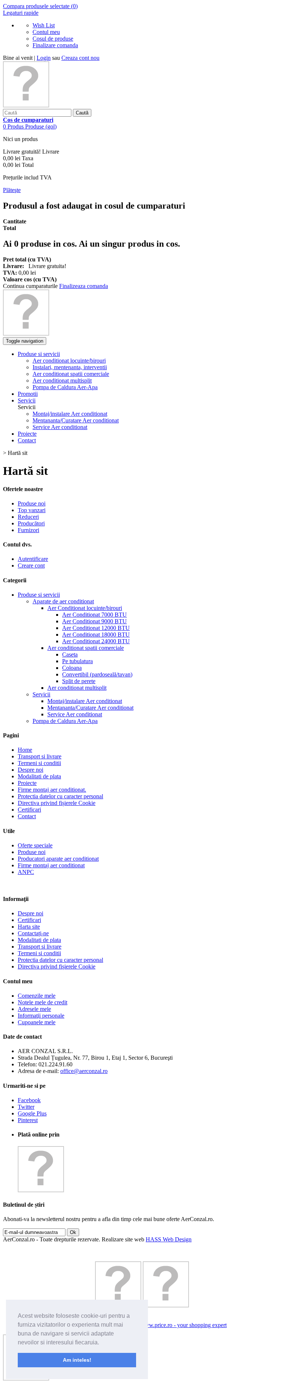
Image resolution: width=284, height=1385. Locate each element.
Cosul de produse (53, 38)
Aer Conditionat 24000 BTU (96, 641)
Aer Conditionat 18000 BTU (96, 634)
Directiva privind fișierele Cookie (56, 803)
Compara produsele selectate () (40, 6)
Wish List (44, 25)
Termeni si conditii (39, 763)
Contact (27, 816)
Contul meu (46, 32)
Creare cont (31, 565)
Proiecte (27, 783)
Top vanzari (31, 510)
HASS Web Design (169, 1239)
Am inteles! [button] (77, 1360)
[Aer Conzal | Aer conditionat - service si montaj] (26, 105)
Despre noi (30, 770)
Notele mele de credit (42, 1002)
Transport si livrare (39, 756)
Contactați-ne (33, 933)
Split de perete (78, 681)
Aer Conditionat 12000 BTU (96, 628)
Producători (31, 523)
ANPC (26, 872)
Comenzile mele (36, 996)
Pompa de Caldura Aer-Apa (65, 721)
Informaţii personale (41, 1015)
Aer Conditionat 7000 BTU (94, 614)
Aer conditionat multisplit (76, 688)
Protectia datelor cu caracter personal (60, 796)
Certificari (29, 809)
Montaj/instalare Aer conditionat (70, 414)
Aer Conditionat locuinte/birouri (84, 608)
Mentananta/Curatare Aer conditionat (76, 420)
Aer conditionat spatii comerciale (85, 648)
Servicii (41, 694)
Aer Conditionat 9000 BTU (94, 621)
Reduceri (28, 517)
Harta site (29, 926)
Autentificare (33, 559)
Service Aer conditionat (60, 427)
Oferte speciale (35, 845)
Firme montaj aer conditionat (51, 865)
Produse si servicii (39, 595)
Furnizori (28, 530)
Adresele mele (34, 1009)
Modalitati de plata (39, 776)
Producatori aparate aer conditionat (58, 859)
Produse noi (31, 503)
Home (25, 750)
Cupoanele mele (36, 1022)
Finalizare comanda (55, 45)
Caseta (70, 654)
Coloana (72, 668)
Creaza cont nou (80, 58)
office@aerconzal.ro (84, 1071)
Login (44, 58)
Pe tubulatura (77, 661)
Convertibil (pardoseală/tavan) (97, 674)
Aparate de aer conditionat (63, 601)
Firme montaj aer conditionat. (52, 789)
